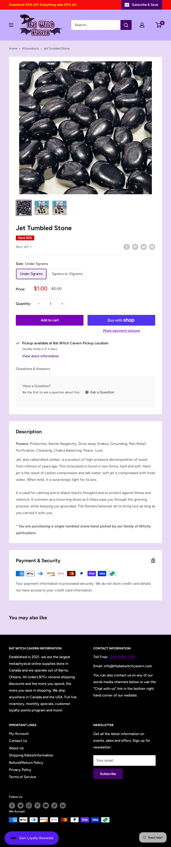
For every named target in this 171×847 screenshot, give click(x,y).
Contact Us (18, 741)
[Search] (126, 25)
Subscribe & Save (145, 5)
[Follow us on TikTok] (54, 805)
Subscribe (108, 774)
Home (13, 48)
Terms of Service (22, 777)
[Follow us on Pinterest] (37, 805)
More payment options (121, 330)
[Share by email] (152, 246)
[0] (158, 25)
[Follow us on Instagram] (29, 805)
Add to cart (50, 320)
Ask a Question (101, 392)
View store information (40, 356)
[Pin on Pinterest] (135, 246)
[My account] (142, 25)
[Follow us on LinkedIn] (63, 805)
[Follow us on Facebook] (12, 805)
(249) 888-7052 (122, 657)
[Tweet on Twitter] (143, 246)
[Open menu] (11, 25)
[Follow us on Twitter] (20, 805)
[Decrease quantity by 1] (38, 303)
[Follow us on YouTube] (46, 805)
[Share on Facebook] (127, 246)
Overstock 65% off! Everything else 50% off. (43, 5)
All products (30, 48)
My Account (19, 733)
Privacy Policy (20, 770)
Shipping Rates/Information (31, 755)
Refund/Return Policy (26, 762)
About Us (16, 748)
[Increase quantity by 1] (62, 303)
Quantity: (23, 304)
